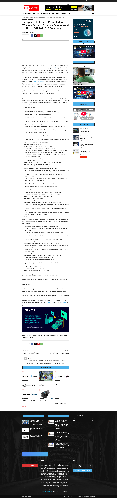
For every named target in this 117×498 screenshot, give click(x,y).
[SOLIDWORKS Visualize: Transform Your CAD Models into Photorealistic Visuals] (76, 130)
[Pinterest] (38, 35)
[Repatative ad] (69, 8)
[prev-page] (23, 406)
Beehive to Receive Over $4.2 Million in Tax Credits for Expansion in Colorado (36, 437)
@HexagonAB (64, 302)
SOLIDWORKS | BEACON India (84, 41)
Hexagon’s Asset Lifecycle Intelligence (51, 335)
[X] (90, 1)
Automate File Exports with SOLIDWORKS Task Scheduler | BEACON (86, 144)
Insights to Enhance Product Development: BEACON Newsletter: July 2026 (86, 151)
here (34, 281)
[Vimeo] (92, 1)
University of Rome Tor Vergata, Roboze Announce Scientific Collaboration (37, 430)
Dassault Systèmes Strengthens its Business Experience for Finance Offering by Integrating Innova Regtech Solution (59, 353)
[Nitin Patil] (23, 32)
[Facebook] (86, 1)
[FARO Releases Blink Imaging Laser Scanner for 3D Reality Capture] (46, 394)
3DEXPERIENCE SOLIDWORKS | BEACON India (83, 104)
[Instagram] (88, 1)
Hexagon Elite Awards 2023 (38, 335)
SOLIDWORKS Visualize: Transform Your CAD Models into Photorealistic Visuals (87, 130)
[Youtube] (94, 1)
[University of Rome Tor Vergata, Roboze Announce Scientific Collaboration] (25, 430)
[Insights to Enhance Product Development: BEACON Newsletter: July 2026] (76, 151)
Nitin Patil (27, 32)
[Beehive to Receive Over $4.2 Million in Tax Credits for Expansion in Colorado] (25, 437)
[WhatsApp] (41, 35)
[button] (93, 13)
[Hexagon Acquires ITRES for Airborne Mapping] (62, 376)
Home (23, 17)
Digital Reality (30, 19)
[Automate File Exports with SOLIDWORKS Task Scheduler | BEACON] (76, 144)
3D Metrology (25, 398)
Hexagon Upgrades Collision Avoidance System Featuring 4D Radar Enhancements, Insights (61, 402)
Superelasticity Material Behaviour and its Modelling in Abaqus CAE (86, 137)
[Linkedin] (85, 466)
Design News (28, 17)
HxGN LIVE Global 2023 (54, 67)
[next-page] (25, 406)
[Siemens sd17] (45, 319)
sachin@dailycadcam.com (46, 491)
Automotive (57, 398)
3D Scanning (41, 380)
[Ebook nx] (84, 76)
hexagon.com (51, 302)
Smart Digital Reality (39, 81)
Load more (83, 156)
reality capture (25, 337)
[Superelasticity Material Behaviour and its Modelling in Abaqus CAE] (76, 137)
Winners (31, 337)
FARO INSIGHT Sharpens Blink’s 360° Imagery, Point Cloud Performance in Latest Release (46, 384)
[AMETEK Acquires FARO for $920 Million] (29, 394)
